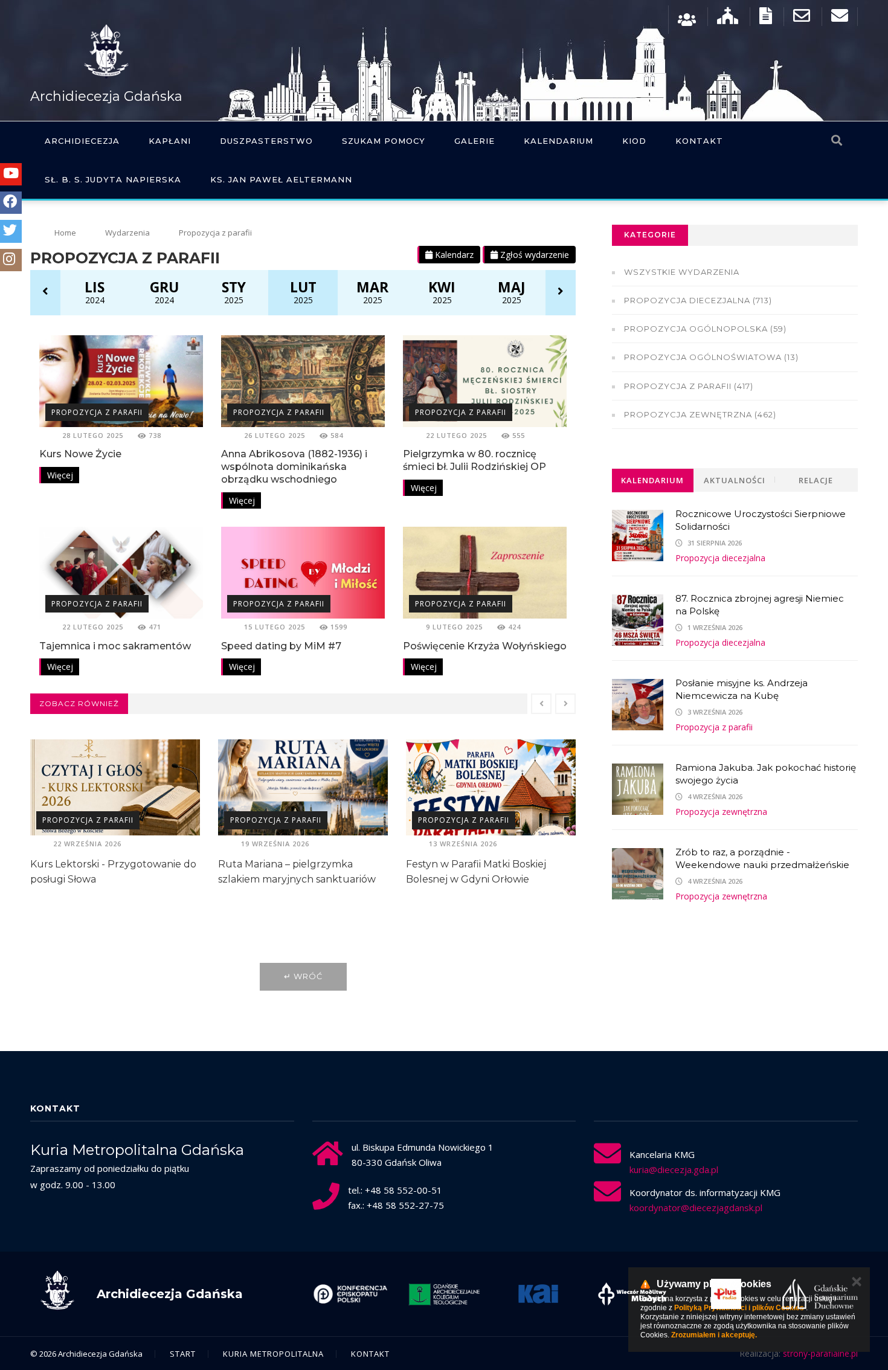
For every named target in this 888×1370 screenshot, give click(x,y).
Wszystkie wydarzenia (681, 272)
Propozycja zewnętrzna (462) (700, 414)
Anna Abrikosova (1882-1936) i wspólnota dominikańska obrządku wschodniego (294, 466)
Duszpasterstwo (266, 141)
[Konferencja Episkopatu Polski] (820, 1294)
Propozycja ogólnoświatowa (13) (711, 357)
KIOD (634, 141)
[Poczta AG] (801, 18)
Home (65, 232)
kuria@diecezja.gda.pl (673, 1169)
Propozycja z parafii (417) (688, 386)
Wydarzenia (127, 232)
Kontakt (699, 141)
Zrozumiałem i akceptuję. (714, 1335)
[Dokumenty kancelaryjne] (765, 18)
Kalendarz (453, 254)
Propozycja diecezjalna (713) (698, 300)
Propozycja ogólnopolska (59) (705, 328)
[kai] (444, 1294)
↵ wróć (303, 976)
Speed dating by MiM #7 (281, 646)
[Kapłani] (687, 18)
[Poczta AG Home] (839, 18)
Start (183, 1353)
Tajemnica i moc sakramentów (115, 646)
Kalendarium (558, 141)
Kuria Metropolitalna (273, 1353)
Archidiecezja (82, 141)
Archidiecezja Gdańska (106, 96)
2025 (234, 291)
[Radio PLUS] (632, 1294)
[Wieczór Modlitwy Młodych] (538, 1294)
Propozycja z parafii (97, 412)
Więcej (60, 475)
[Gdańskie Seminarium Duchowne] (726, 1294)
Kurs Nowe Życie (80, 454)
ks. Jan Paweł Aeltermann (281, 179)
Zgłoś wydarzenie (533, 254)
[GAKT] (350, 1294)
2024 (95, 291)
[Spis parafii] (727, 18)
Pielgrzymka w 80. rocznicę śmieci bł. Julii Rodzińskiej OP (474, 460)
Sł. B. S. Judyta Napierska (113, 179)
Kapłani (170, 141)
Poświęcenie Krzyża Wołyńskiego (485, 646)
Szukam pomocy (383, 141)
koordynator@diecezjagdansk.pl (695, 1207)
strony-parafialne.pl (820, 1353)
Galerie (474, 141)
